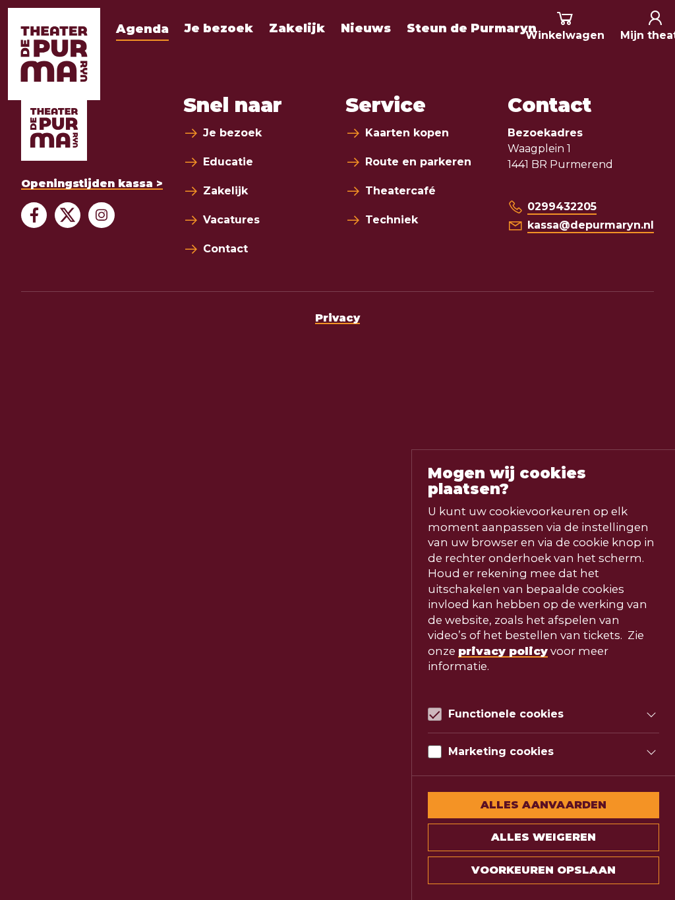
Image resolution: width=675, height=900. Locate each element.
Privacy (337, 318)
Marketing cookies (501, 751)
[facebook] (34, 215)
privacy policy (503, 651)
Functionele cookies (506, 714)
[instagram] (101, 215)
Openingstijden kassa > (92, 183)
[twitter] (67, 215)
